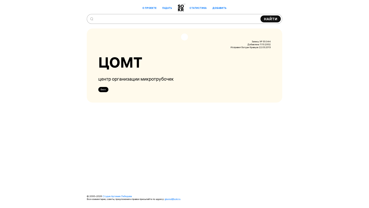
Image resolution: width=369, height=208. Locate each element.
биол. (103, 89)
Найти (270, 19)
